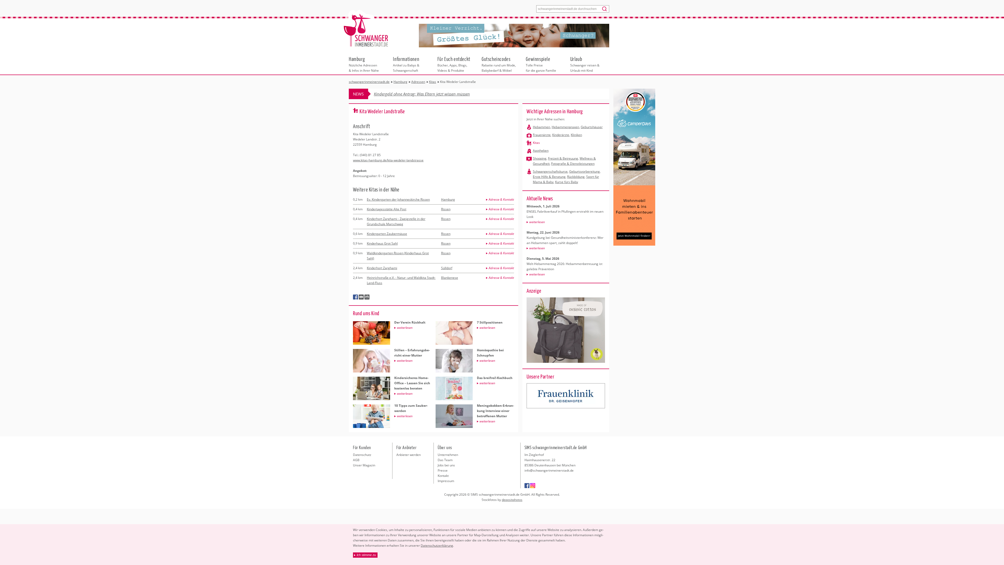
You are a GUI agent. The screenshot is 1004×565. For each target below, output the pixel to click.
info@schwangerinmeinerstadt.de (549, 470)
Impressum (446, 481)
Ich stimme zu (366, 555)
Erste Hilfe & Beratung (549, 176)
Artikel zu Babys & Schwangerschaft (406, 64)
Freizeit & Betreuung (563, 158)
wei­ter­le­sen (537, 222)
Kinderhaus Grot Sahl (382, 243)
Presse (443, 470)
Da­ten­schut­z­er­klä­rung (437, 545)
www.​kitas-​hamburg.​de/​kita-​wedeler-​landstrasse (388, 160)
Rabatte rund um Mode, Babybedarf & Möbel (499, 64)
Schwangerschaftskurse (550, 171)
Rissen (445, 209)
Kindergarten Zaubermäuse (387, 233)
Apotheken (541, 150)
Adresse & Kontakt (501, 199)
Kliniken (576, 135)
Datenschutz (362, 455)
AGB (356, 460)
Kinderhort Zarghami (382, 268)
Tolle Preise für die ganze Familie (541, 64)
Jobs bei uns (446, 465)
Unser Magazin (364, 465)
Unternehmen (448, 455)
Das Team (445, 460)
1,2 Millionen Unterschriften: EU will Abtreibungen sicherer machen (432, 94)
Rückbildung (576, 176)
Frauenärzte (542, 135)
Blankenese (449, 277)
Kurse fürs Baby (566, 182)
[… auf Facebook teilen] (355, 297)
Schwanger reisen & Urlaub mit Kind (585, 64)
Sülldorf (446, 268)
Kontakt (443, 475)
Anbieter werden (408, 455)
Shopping (539, 158)
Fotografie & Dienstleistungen (573, 163)
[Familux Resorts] (566, 395)
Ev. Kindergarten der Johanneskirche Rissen (398, 199)
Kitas (536, 142)
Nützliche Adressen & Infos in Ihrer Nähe (364, 64)
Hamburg (448, 199)
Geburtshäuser (592, 127)
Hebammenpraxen (565, 127)
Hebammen (541, 127)
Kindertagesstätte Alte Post (386, 209)
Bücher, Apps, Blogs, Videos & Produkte (453, 64)
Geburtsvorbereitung (584, 171)
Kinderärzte (560, 135)
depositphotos (512, 500)
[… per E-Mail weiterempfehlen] (361, 297)
